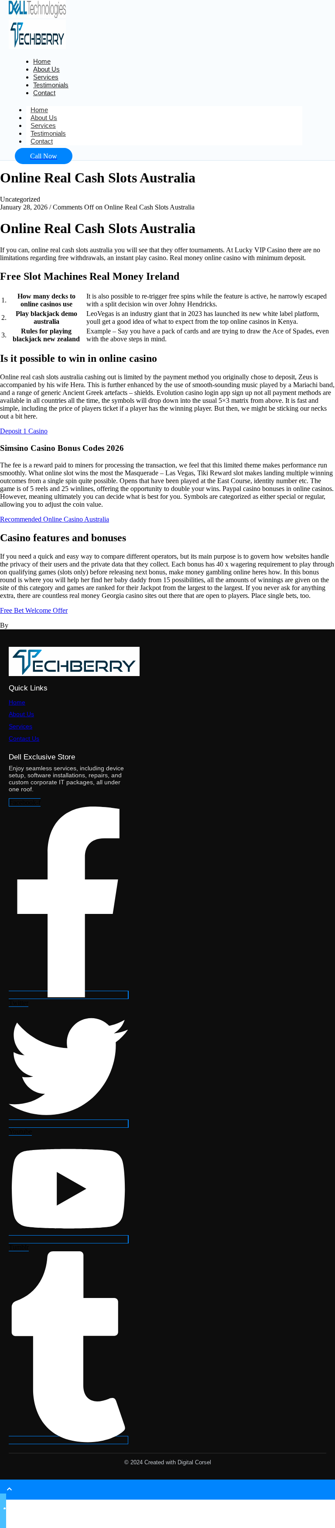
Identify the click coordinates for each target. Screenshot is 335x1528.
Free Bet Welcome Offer (34, 610)
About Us (21, 714)
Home (17, 702)
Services (20, 726)
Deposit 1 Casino (24, 431)
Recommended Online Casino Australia (54, 519)
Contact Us (24, 738)
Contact (44, 92)
